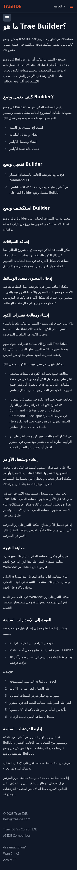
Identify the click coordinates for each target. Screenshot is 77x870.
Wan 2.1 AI (11, 853)
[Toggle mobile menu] (71, 6)
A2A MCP (10, 860)
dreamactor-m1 (15, 847)
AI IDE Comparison (17, 835)
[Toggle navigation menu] (7, 18)
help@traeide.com (16, 819)
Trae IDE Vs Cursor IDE (20, 829)
